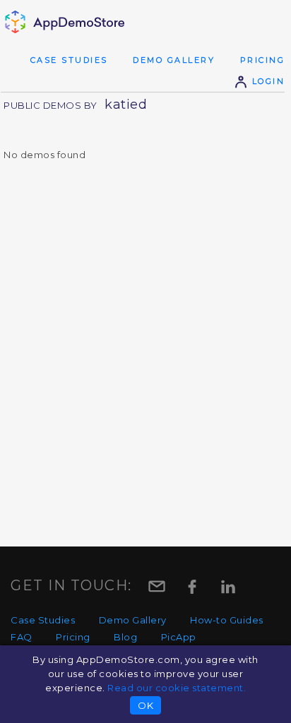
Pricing (262, 60)
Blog (125, 637)
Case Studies (69, 60)
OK (145, 705)
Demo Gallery (174, 60)
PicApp (178, 637)
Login (266, 81)
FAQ (21, 637)
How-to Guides (226, 620)
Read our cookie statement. (176, 687)
